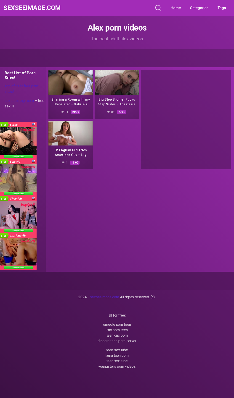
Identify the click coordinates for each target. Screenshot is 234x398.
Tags (222, 8)
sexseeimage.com (32, 8)
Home (176, 8)
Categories (199, 8)
